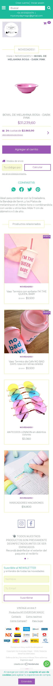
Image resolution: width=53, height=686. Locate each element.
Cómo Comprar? (18, 621)
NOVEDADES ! (23, 56)
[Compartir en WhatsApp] (14, 189)
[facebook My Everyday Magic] (31, 523)
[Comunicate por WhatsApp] (46, 663)
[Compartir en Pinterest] (38, 189)
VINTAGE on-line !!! (26, 608)
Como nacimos (34, 616)
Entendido (26, 681)
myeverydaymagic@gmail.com (26, 15)
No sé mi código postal (14, 174)
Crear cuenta (22, 3)
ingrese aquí (26, 660)
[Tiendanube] (26, 665)
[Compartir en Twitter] (29, 189)
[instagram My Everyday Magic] (21, 523)
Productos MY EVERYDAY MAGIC (26, 612)
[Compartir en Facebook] (21, 189)
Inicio (9, 56)
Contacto (16, 616)
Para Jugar (37, 621)
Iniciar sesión (37, 3)
